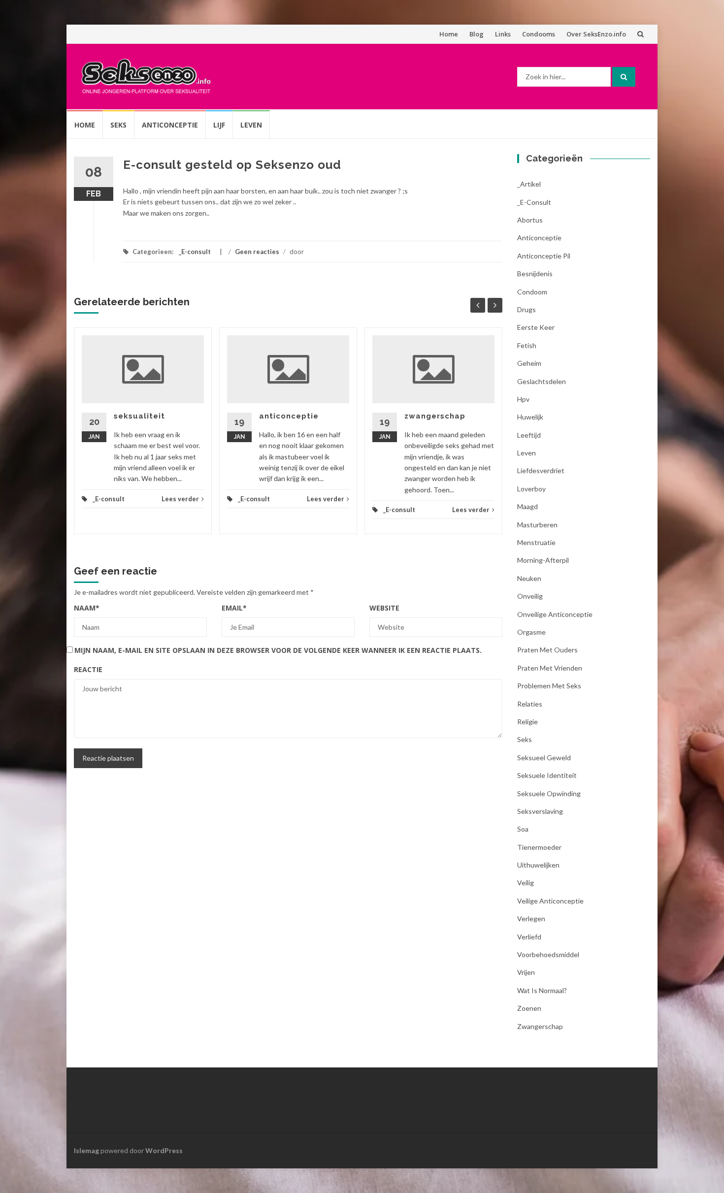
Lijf (219, 124)
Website (384, 608)
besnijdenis (535, 273)
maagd (527, 506)
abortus (530, 220)
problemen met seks (549, 685)
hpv (523, 399)
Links (503, 34)
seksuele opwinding (549, 793)
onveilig (530, 596)
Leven (251, 124)
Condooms (538, 34)
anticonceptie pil (543, 256)
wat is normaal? (542, 990)
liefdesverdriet (540, 470)
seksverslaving (540, 811)
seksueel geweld (544, 757)
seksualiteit (139, 416)
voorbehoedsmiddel (548, 954)
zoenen (529, 1008)
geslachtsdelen (541, 381)
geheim (529, 363)
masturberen (537, 524)
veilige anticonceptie (550, 901)
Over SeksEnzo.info (596, 34)
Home (448, 34)
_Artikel (529, 184)
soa (522, 829)
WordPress (164, 1150)
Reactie (88, 669)
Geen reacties (257, 252)
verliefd (529, 937)
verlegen (531, 918)
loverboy (531, 488)
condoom (532, 292)
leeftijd (529, 435)
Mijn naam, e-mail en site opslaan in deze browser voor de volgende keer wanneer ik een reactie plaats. (278, 650)
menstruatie (536, 542)
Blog (476, 34)
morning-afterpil (543, 560)
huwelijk (530, 417)
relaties (529, 704)
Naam (86, 608)
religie (527, 721)
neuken (529, 578)
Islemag (86, 1150)
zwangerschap (434, 416)
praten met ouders (547, 649)
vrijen (526, 972)
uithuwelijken (538, 865)
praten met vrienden (549, 668)
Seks (118, 124)
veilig (525, 882)
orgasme (531, 632)
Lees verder (180, 499)
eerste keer (536, 327)
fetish (526, 345)
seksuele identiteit (547, 775)
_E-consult (195, 252)
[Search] (623, 77)
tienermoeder (539, 847)
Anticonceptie (170, 124)
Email (234, 608)
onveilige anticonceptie (554, 614)
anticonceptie (289, 416)
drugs (526, 309)
